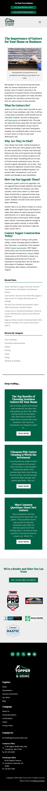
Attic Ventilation (11, 340)
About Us (5, 711)
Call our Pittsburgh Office (23, 12)
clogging (25, 197)
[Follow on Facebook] (18, 654)
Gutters (7, 347)
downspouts (12, 120)
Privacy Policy (7, 725)
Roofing (7, 350)
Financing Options (9, 715)
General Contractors (10, 694)
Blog (4, 701)
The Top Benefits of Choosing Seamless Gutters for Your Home (23, 399)
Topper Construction (18, 248)
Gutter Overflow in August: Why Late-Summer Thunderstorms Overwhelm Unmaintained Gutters (22, 289)
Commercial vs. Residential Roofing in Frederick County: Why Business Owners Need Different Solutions (23, 314)
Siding (7, 357)
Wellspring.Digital (39, 781)
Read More (23, 433)
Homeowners (7, 690)
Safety (7, 354)
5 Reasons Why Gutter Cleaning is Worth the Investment (23, 454)
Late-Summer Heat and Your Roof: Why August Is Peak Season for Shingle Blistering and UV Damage (23, 298)
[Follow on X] (23, 654)
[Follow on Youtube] (29, 654)
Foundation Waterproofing (15, 343)
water (33, 215)
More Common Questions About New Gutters (24, 507)
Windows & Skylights (13, 361)
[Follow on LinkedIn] (34, 654)
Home (4, 687)
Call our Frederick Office (23, 7)
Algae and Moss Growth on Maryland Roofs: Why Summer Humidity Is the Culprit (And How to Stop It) (23, 323)
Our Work (6, 697)
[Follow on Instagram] (12, 654)
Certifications (7, 718)
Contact (30, 253)
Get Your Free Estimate (23, 580)
